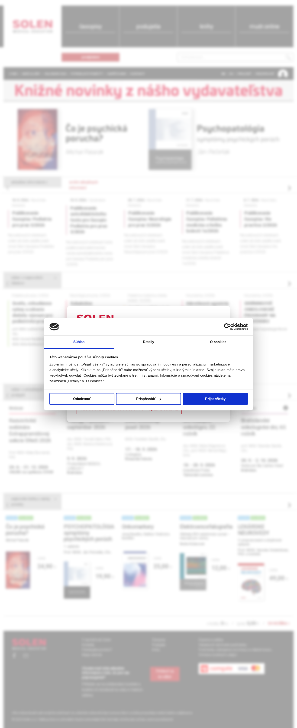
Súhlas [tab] (79, 342)
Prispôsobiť (145, 399)
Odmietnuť (82, 399)
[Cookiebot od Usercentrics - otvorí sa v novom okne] (227, 326)
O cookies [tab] (218, 342)
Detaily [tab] (148, 342)
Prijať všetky (215, 399)
